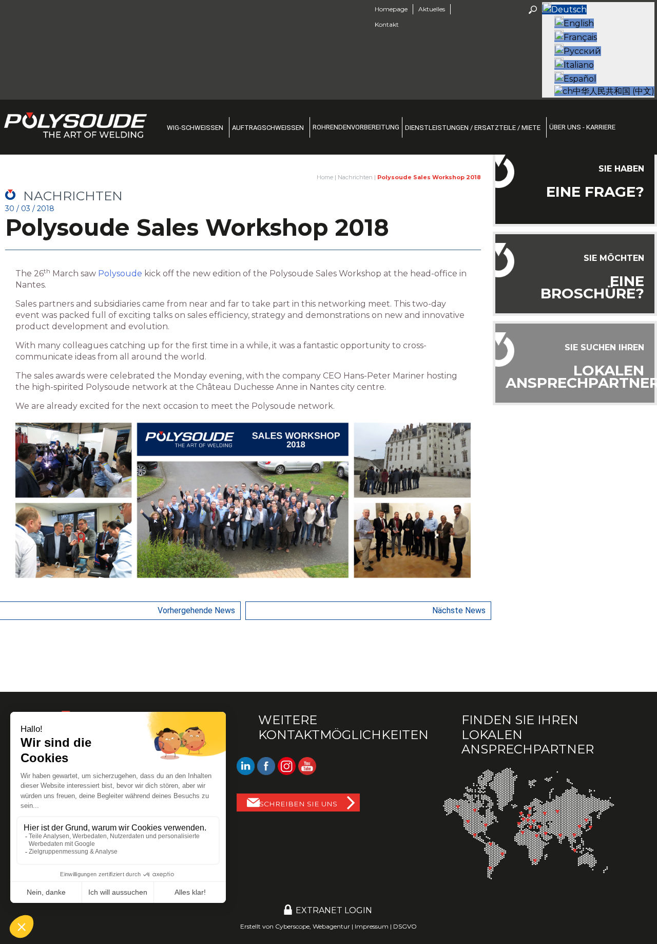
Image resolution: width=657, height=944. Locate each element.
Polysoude (120, 273)
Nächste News (459, 610)
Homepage (391, 9)
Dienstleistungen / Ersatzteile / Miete (472, 127)
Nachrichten (355, 177)
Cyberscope (292, 926)
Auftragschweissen (268, 127)
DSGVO (405, 926)
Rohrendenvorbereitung (356, 127)
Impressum (372, 926)
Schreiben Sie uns (298, 804)
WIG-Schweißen (195, 127)
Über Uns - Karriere (582, 127)
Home (325, 177)
